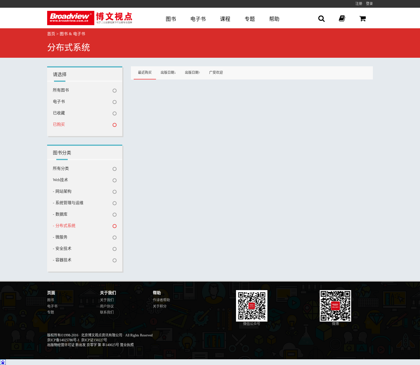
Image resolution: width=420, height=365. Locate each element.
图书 (171, 19)
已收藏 (59, 113)
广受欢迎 (216, 73)
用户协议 (107, 306)
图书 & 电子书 (72, 34)
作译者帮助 (161, 300)
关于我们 (107, 300)
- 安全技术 (62, 248)
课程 (225, 19)
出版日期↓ (168, 73)
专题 (250, 19)
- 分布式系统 (64, 226)
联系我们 (107, 312)
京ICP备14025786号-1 (63, 340)
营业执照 (127, 345)
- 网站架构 (62, 191)
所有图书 (61, 90)
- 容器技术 (62, 260)
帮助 (274, 19)
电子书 (198, 19)
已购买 (59, 124)
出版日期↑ (192, 73)
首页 (51, 34)
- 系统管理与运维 (68, 203)
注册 (358, 4)
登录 (369, 4)
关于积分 (160, 306)
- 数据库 (60, 214)
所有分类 (61, 168)
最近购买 (145, 73)
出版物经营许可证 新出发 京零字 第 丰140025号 (83, 345)
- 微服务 (60, 237)
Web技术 (60, 180)
